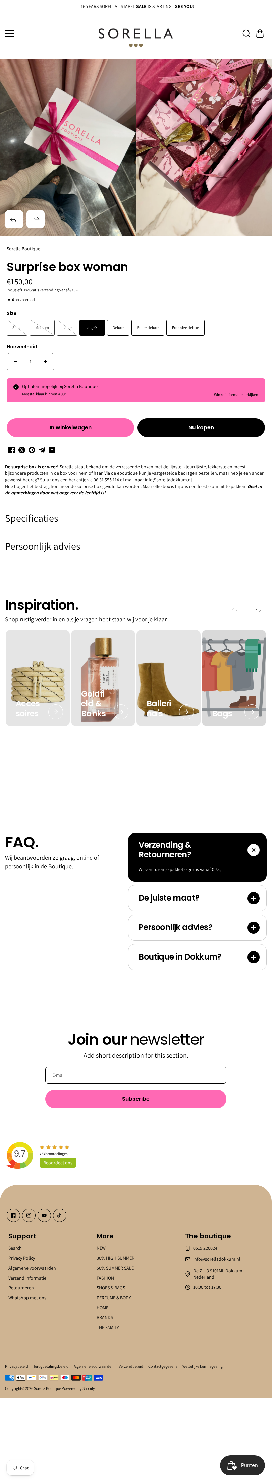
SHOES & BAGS (111, 1288)
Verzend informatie (27, 1278)
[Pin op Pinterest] (32, 450)
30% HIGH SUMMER (115, 1258)
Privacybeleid (16, 1366)
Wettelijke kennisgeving (202, 1366)
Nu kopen (201, 427)
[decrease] (15, 361)
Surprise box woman (67, 267)
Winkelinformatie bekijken (236, 394)
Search (15, 1248)
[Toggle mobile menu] (48, 33)
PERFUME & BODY (114, 1298)
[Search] (246, 33)
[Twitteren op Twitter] (22, 450)
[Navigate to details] (55, 711)
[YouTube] (44, 1215)
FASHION (105, 1278)
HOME (102, 1307)
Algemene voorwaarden (32, 1268)
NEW (101, 1248)
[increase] (45, 361)
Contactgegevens (162, 1366)
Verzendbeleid (131, 1366)
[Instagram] (29, 1215)
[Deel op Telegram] (42, 450)
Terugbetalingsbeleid (51, 1366)
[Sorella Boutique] (136, 34)
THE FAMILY (108, 1327)
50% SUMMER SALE (115, 1268)
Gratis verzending (44, 289)
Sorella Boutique (47, 1388)
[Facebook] (13, 1215)
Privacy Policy (21, 1258)
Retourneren (21, 1288)
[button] (260, 33)
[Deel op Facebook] (12, 450)
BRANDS (105, 1317)
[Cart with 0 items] (260, 33)
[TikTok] (59, 1215)
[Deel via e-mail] (52, 450)
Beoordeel (57, 1163)
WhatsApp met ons (27, 1298)
